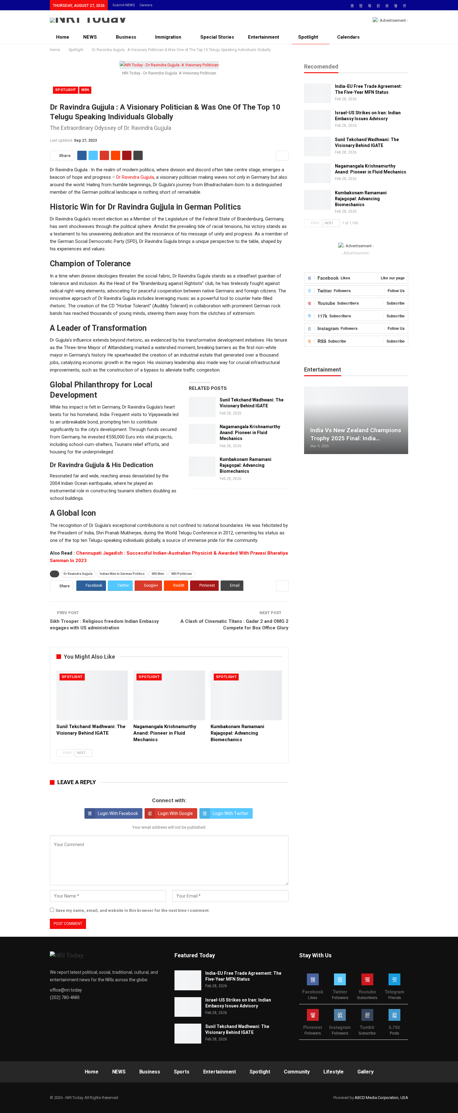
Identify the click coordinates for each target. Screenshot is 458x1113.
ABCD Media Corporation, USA (381, 1097)
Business (126, 37)
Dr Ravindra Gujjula (134, 177)
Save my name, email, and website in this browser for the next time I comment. (132, 910)
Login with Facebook (118, 813)
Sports (181, 1072)
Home (62, 37)
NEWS (90, 37)
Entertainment (263, 37)
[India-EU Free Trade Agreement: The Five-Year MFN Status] (317, 93)
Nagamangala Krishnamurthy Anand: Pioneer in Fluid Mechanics (250, 432)
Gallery (365, 1072)
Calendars (348, 37)
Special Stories (217, 37)
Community (297, 1072)
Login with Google (175, 813)
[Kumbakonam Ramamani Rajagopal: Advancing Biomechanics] (202, 466)
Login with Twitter (230, 813)
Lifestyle (333, 1072)
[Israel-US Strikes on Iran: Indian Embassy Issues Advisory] (317, 120)
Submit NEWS (123, 5)
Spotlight (308, 37)
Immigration (168, 37)
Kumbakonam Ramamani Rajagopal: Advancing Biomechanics (245, 465)
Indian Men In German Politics (122, 573)
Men (85, 90)
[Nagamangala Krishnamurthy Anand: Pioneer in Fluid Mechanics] (202, 434)
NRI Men (158, 573)
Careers (146, 5)
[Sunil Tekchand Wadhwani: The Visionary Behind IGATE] (202, 407)
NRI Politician (181, 573)
